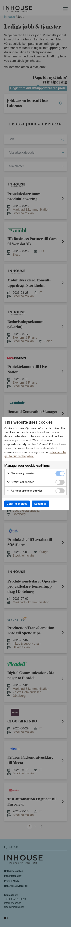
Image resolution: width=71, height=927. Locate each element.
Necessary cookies (22, 473)
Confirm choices (17, 503)
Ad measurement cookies (26, 490)
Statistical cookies (22, 482)
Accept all (40, 503)
